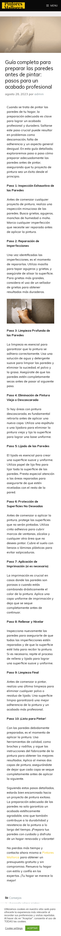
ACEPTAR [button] (32, 928)
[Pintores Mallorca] (14, 5)
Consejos (15, 898)
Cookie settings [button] (14, 928)
